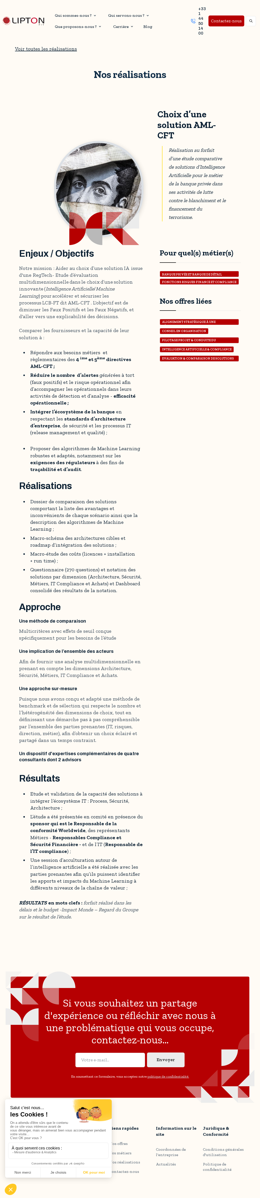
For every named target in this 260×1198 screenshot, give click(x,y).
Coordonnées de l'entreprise (171, 1152)
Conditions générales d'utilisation (223, 1152)
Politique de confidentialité (217, 1167)
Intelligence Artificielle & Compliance (197, 349)
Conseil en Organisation (184, 331)
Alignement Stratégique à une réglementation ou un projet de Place (196, 322)
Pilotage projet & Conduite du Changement (189, 340)
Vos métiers (120, 1153)
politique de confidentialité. (168, 1076)
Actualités (166, 1164)
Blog (147, 26)
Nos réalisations (124, 1162)
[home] (23, 21)
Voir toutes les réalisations (46, 49)
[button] (74, 15)
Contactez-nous (226, 20)
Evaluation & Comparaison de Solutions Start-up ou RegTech (198, 359)
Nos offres (118, 1143)
